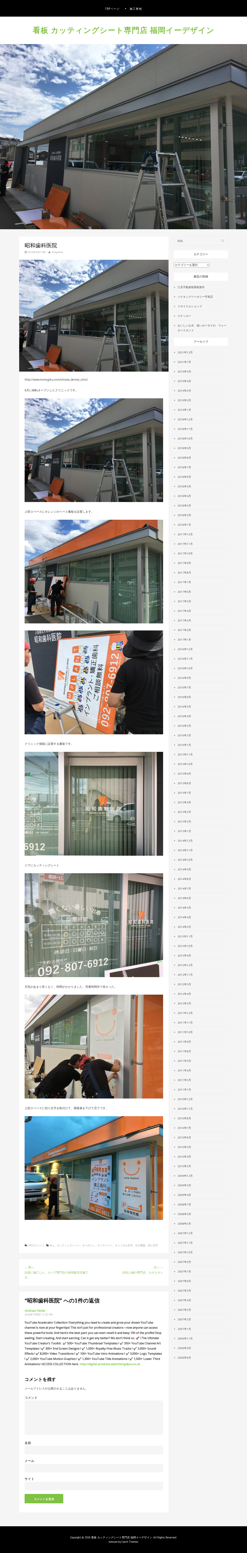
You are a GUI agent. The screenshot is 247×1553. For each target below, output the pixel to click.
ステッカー (184, 316)
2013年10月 (185, 946)
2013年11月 (185, 936)
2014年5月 (184, 907)
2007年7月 (184, 1271)
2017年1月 (184, 639)
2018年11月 (185, 429)
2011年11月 (185, 1022)
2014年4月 (184, 917)
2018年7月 (184, 467)
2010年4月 (184, 1156)
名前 (28, 1443)
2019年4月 (184, 381)
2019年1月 (184, 410)
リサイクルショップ (190, 306)
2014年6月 (184, 898)
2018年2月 (184, 515)
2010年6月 (184, 1137)
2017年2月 (184, 630)
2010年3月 (184, 1166)
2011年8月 (184, 1051)
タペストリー (104, 1245)
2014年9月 (184, 869)
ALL (52, 1245)
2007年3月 (184, 1309)
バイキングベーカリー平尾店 (195, 296)
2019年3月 (184, 390)
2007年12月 (185, 1233)
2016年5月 (184, 706)
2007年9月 (184, 1262)
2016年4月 (184, 716)
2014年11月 (185, 850)
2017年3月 (184, 620)
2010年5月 (184, 1147)
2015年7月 (184, 792)
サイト (29, 1479)
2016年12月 (185, 649)
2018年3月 (184, 505)
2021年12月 (185, 352)
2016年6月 (184, 697)
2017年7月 (184, 582)
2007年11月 (185, 1242)
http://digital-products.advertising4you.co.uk (110, 1364)
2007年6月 (184, 1281)
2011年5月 (184, 1061)
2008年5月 (184, 1214)
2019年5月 (184, 371)
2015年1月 (184, 831)
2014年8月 (184, 879)
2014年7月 (184, 888)
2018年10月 (185, 438)
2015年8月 (184, 783)
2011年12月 (185, 1013)
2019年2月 (184, 400)
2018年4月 (184, 496)
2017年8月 (184, 572)
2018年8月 (184, 457)
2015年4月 (184, 802)
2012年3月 (184, 1003)
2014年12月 (185, 840)
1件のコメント (36, 1245)
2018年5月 (184, 486)
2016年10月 (185, 668)
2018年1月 (184, 524)
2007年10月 (185, 1252)
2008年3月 (184, 1223)
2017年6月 (184, 591)
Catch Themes (130, 1541)
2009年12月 (185, 1175)
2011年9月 (184, 1041)
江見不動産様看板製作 (191, 287)
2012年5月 (184, 984)
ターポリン (88, 1245)
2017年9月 (184, 563)
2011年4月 (184, 1070)
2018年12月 (185, 419)
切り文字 (153, 1245)
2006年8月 (184, 1357)
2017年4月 (184, 611)
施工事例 (136, 8)
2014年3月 (184, 927)
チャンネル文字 (124, 1245)
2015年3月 (184, 812)
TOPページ (112, 8)
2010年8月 (184, 1118)
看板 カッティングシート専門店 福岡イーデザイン (123, 29)
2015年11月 (185, 754)
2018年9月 (184, 448)
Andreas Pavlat (35, 1311)
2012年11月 (185, 974)
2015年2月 (184, 821)
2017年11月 (185, 544)
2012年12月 (185, 965)
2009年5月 (184, 1185)
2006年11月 (185, 1338)
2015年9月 (184, 773)
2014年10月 (185, 859)
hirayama (57, 252)
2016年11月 (185, 658)
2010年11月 (185, 1108)
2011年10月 (185, 1032)
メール (29, 1461)
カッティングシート (68, 1245)
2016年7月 (184, 687)
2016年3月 (184, 725)
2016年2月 (184, 735)
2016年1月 (184, 745)
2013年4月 (184, 955)
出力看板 (140, 1245)
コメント (31, 1397)
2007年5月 (184, 1290)
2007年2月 (184, 1319)
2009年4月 (184, 1195)
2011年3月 (184, 1080)
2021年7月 (184, 362)
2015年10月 (185, 764)
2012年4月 (184, 994)
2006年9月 (184, 1348)
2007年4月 (184, 1300)
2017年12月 (185, 534)
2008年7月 (184, 1204)
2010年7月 (184, 1128)
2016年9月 (184, 678)
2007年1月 (184, 1329)
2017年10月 (185, 553)
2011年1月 (184, 1089)
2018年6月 (184, 477)
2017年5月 (184, 601)
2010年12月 (185, 1099)
